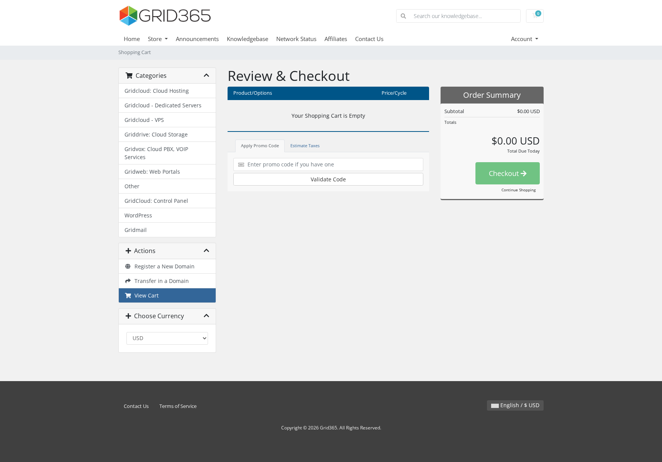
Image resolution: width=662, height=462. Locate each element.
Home (132, 39)
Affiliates (335, 39)
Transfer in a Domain (160, 280)
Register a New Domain (163, 266)
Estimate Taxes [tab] (305, 145)
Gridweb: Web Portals (152, 171)
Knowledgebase (247, 39)
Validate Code (328, 179)
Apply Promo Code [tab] (260, 145)
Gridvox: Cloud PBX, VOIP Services (156, 153)
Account (522, 39)
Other (132, 186)
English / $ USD (519, 405)
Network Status (296, 39)
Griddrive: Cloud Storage (156, 134)
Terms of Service (178, 406)
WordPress (138, 215)
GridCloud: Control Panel (156, 200)
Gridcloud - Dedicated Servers (163, 105)
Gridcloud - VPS (144, 119)
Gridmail (136, 229)
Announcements (197, 39)
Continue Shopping (518, 189)
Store (155, 39)
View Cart (145, 295)
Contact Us (369, 39)
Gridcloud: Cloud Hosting (157, 90)
